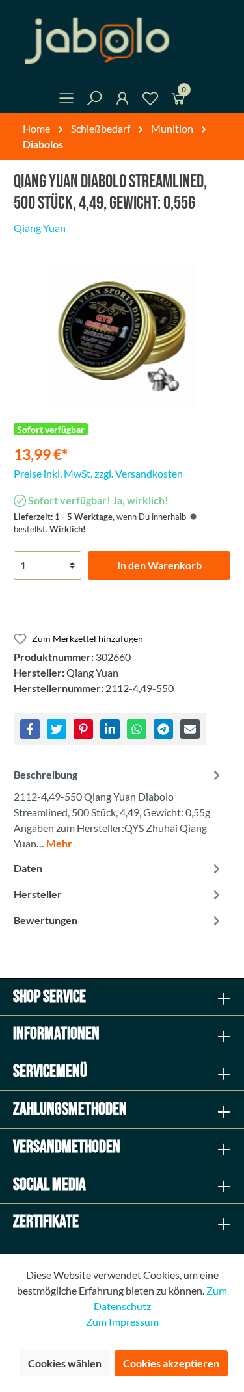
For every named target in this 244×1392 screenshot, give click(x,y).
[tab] (119, 807)
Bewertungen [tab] (45, 920)
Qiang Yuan (40, 228)
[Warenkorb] (178, 100)
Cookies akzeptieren (171, 1363)
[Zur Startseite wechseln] (122, 40)
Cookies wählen (65, 1363)
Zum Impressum (122, 1321)
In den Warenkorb (159, 565)
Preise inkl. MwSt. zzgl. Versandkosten (98, 473)
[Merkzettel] (150, 100)
